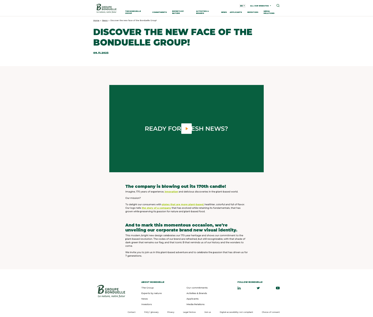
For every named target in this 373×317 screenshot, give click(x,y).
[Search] (277, 5)
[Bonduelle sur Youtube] (278, 288)
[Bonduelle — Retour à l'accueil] (106, 8)
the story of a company (156, 208)
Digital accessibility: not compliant (236, 312)
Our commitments (197, 287)
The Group (147, 287)
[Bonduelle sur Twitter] (258, 288)
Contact (132, 312)
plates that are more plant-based (183, 204)
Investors (252, 12)
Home (96, 20)
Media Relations (269, 12)
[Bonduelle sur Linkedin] (239, 288)
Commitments (159, 12)
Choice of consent (271, 312)
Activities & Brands (202, 12)
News (224, 12)
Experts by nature (178, 12)
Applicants (236, 12)
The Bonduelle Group (133, 12)
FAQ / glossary (151, 312)
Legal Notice (189, 312)
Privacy (170, 312)
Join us (207, 312)
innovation (171, 191)
